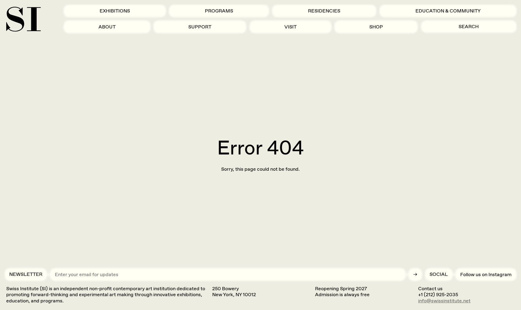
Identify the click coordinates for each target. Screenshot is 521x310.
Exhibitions (115, 11)
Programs (219, 11)
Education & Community (448, 11)
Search (469, 27)
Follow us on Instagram (486, 274)
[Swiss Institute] (23, 19)
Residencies (324, 11)
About (107, 27)
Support (199, 27)
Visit (290, 27)
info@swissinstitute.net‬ (444, 301)
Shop (376, 27)
